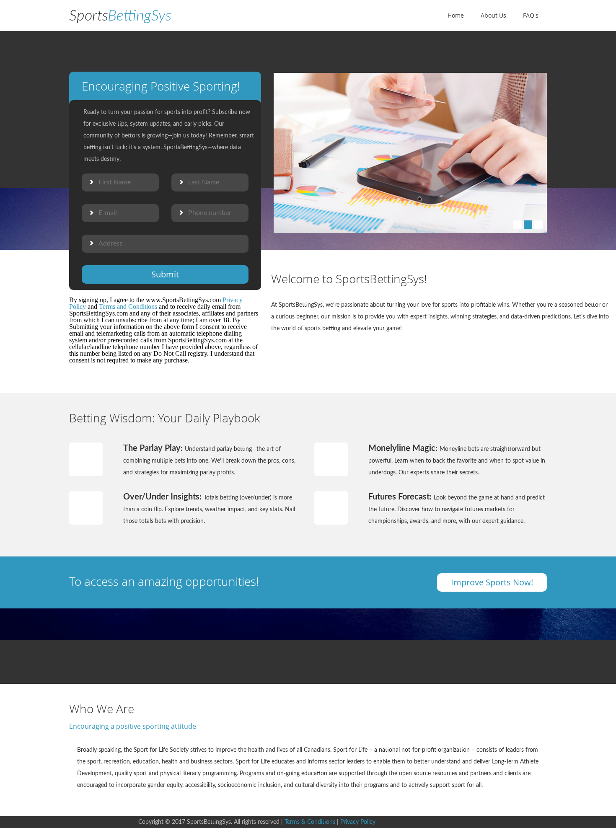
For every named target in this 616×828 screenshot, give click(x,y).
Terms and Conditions (128, 306)
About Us (493, 15)
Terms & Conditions (310, 822)
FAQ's (530, 15)
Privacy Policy (357, 822)
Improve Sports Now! (492, 582)
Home (456, 15)
